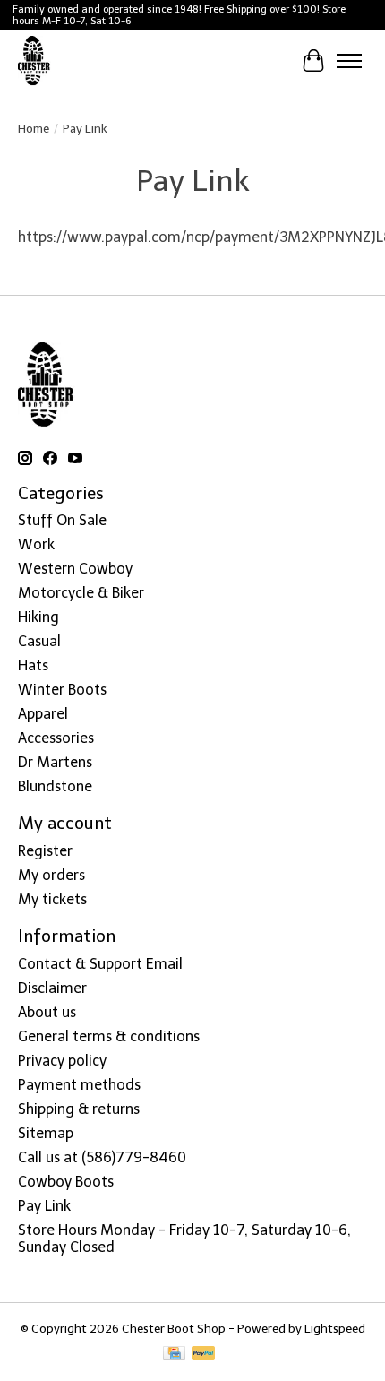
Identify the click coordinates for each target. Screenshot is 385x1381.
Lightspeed (334, 1328)
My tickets (52, 899)
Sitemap (45, 1133)
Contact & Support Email (100, 963)
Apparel (43, 713)
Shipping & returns (79, 1109)
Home (33, 128)
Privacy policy (62, 1060)
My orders (51, 875)
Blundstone (55, 786)
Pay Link (44, 1205)
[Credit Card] (174, 1354)
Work (36, 544)
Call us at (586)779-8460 (102, 1157)
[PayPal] (203, 1354)
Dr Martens (55, 762)
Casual (39, 641)
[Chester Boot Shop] (34, 61)
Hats (33, 665)
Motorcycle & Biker (81, 592)
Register (45, 850)
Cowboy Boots (66, 1181)
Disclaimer (52, 988)
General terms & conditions (109, 1036)
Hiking (38, 617)
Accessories (56, 738)
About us (47, 1012)
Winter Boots (62, 689)
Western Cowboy (75, 568)
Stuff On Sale (62, 520)
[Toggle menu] (349, 61)
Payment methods (79, 1084)
